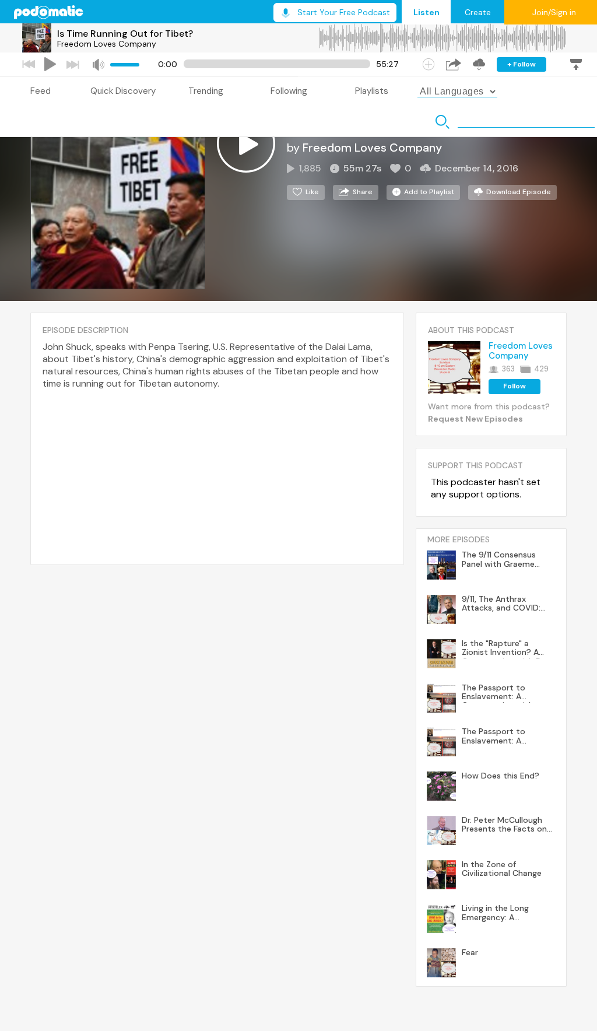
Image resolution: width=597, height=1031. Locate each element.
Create (478, 12)
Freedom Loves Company (106, 43)
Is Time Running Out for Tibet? (125, 33)
